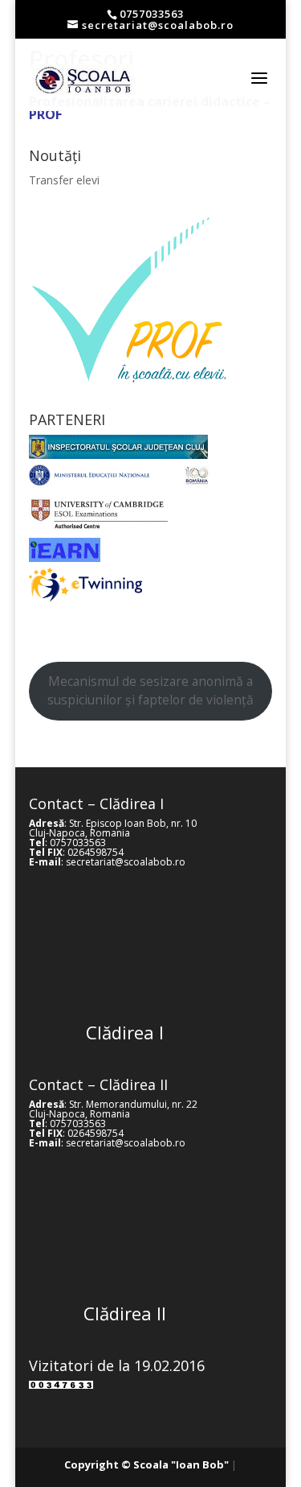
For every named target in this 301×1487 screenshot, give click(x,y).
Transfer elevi (64, 180)
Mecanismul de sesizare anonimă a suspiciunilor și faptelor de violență (150, 690)
